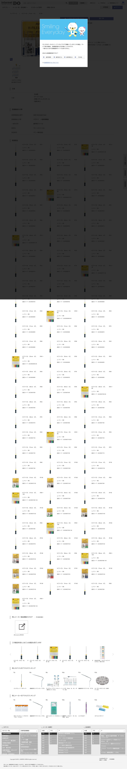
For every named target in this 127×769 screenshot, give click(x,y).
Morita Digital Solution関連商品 (28, 750)
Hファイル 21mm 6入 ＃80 (32, 341)
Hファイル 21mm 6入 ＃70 (101, 326)
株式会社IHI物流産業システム (67, 733)
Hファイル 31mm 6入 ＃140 (67, 583)
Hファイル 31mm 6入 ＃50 (101, 432)
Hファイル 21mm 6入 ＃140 (67, 477)
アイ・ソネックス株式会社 (66, 738)
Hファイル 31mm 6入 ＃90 (101, 583)
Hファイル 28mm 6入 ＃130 (102, 538)
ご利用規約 (111, 759)
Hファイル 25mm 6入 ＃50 (67, 356)
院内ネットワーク (25, 744)
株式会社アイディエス (65, 743)
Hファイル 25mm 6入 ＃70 (67, 371)
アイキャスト (62, 736)
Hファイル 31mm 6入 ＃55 (32, 447)
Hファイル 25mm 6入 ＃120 (32, 508)
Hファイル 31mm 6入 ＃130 (32, 583)
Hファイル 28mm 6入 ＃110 (32, 538)
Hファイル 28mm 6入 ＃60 (101, 402)
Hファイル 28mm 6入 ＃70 (32, 417)
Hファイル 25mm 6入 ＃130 (67, 508)
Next (113, 654)
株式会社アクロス (63, 750)
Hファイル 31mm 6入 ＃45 (32, 432)
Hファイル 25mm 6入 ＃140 (102, 508)
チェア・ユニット (25, 733)
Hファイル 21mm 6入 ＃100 (67, 462)
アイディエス (62, 740)
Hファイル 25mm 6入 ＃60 (32, 371)
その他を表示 (39, 617)
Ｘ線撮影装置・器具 (26, 742)
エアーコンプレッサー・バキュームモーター (28, 754)
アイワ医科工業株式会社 (65, 745)
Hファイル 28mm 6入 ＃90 (67, 553)
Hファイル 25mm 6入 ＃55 (101, 356)
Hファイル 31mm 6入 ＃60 (67, 447)
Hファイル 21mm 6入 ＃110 (102, 462)
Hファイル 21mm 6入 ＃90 (101, 477)
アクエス (103, 746)
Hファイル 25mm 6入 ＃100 (67, 492)
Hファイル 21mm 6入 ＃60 (67, 326)
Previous (10, 654)
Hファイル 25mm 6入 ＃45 (101, 341)
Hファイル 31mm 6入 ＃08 (101, 417)
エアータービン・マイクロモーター (28, 736)
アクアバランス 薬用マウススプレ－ (111, 744)
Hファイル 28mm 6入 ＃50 (32, 402)
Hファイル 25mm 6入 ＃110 (102, 492)
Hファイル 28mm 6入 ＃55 (67, 402)
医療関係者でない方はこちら (51, 62)
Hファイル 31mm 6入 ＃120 (102, 568)
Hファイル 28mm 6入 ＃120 (67, 538)
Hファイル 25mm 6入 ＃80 (101, 371)
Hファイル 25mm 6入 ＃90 (32, 523)
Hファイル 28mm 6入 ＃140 (32, 553)
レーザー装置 (24, 740)
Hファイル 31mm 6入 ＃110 (67, 568)
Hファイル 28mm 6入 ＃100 (102, 523)
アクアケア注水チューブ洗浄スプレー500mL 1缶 (111, 740)
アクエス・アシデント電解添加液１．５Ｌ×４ (113, 749)
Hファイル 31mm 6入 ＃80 (32, 462)
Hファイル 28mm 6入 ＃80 (67, 417)
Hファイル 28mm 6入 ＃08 (32, 386)
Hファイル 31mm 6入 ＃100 (32, 568)
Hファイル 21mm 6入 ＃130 (32, 477)
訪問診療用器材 (25, 747)
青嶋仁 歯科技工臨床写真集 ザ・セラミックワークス (112, 736)
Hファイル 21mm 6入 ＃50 (101, 311)
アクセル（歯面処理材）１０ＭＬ (110, 752)
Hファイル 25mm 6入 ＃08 (67, 341)
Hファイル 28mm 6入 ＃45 (67, 386)
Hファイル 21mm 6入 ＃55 (32, 326)
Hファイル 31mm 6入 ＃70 (101, 447)
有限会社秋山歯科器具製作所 (66, 748)
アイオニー (104, 733)
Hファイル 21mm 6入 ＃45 (32, 311)
